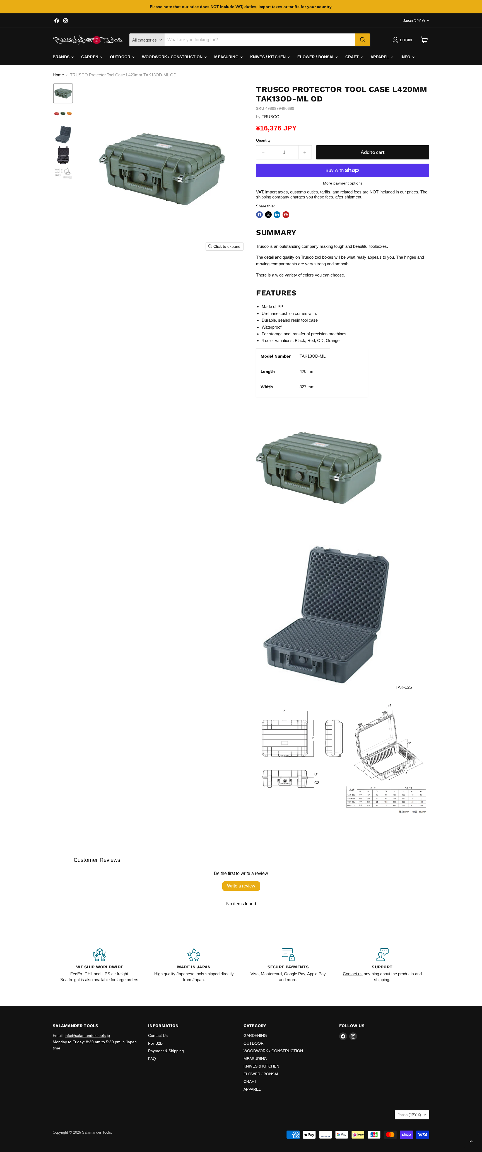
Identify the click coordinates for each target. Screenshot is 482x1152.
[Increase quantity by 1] (305, 152)
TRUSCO (270, 116)
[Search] (362, 39)
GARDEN (90, 57)
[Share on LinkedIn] (277, 214)
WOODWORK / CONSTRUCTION (173, 57)
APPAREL (380, 57)
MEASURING (226, 57)
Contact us (353, 973)
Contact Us (158, 1035)
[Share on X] (268, 214)
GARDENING (255, 1035)
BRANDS (62, 57)
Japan (414, 21)
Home (58, 74)
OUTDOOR (120, 57)
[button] (403, 40)
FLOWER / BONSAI (315, 57)
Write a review (241, 886)
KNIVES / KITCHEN (268, 57)
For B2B (155, 1043)
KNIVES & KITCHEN (261, 1066)
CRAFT (352, 57)
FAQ (152, 1058)
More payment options (343, 183)
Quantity (263, 140)
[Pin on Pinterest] (286, 214)
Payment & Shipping (166, 1051)
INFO (406, 57)
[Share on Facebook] (259, 214)
